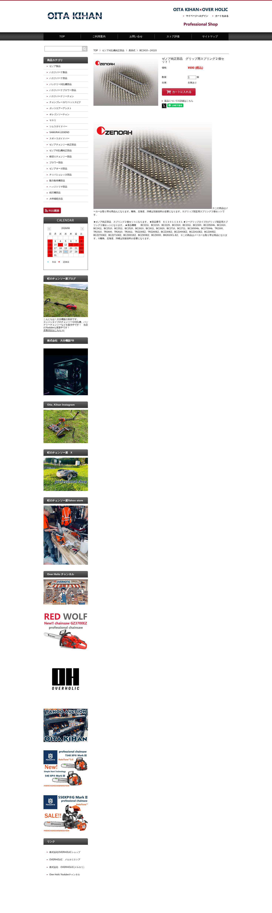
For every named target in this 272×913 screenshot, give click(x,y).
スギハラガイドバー (59, 138)
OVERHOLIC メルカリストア (64, 859)
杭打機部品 (55, 192)
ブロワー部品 (56, 162)
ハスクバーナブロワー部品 (62, 90)
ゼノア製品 (55, 66)
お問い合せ (136, 36)
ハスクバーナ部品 (58, 78)
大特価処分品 (56, 198)
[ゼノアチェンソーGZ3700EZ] (65, 648)
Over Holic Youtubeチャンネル (64, 874)
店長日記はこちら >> (53, 330)
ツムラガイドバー (58, 126)
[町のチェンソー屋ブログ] (65, 316)
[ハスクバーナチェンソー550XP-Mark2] (65, 831)
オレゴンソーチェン (59, 114)
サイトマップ (210, 36)
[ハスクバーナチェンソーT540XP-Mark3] (65, 786)
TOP (62, 36)
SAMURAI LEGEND (59, 132)
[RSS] (52, 211)
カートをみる (222, 16)
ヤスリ (52, 120)
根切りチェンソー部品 (60, 156)
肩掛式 (132, 50)
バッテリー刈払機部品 (60, 84)
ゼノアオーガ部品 (58, 168)
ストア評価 (173, 36)
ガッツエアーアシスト (60, 108)
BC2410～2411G (148, 50)
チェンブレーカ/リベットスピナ (65, 102)
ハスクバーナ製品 (58, 72)
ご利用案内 (99, 36)
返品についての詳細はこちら (178, 101)
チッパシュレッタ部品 (60, 174)
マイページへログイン (197, 16)
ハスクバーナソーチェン (61, 96)
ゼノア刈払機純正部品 (113, 50)
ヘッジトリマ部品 (58, 186)
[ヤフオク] (65, 741)
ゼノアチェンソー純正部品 (62, 144)
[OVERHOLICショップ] (65, 699)
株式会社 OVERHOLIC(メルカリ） (67, 867)
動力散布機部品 (57, 180)
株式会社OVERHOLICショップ (64, 852)
